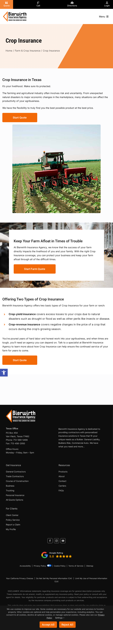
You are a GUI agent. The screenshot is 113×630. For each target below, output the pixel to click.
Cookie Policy (59, 566)
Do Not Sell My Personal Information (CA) (54, 578)
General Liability (91, 439)
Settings (59, 618)
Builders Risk (64, 443)
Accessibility (25, 566)
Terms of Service (75, 566)
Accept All (48, 624)
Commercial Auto (80, 443)
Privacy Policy (40, 566)
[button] (4, 372)
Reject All (67, 624)
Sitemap (89, 566)
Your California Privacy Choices (19, 578)
